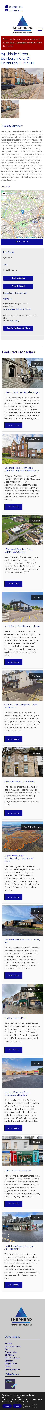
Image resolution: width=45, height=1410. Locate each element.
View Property (13, 425)
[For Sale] (22, 516)
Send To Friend (18, 286)
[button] (22, 212)
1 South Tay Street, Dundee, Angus (22, 392)
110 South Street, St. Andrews (19, 781)
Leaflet (20, 237)
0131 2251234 (15, 321)
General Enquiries (12, 1369)
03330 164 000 (16, 7)
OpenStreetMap (30, 237)
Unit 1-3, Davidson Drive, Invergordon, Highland (16, 1093)
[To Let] (22, 360)
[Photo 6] (22, 83)
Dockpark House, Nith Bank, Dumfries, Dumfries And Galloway (21, 469)
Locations (9, 1361)
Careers (8, 1367)
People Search (11, 1364)
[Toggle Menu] (40, 29)
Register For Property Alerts (18, 328)
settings (26, 1402)
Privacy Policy (11, 1352)
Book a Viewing (18, 278)
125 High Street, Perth (15, 1018)
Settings (27, 1406)
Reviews (8, 1343)
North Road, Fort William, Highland (22, 626)
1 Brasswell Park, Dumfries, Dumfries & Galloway (18, 550)
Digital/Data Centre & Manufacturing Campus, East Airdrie (19, 858)
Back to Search (22, 241)
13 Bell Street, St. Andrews (17, 1170)
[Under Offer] (22, 435)
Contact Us (16, 10)
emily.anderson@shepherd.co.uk (17, 309)
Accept (7, 1406)
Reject (17, 1406)
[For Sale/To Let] (22, 823)
